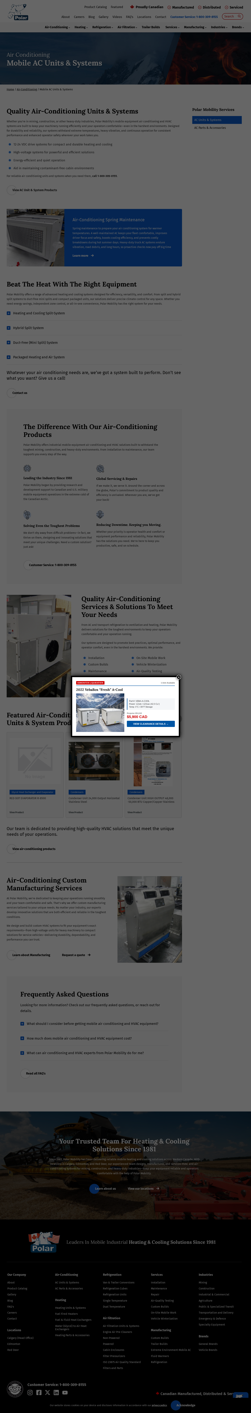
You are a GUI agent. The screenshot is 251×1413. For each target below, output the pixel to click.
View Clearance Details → (151, 724)
